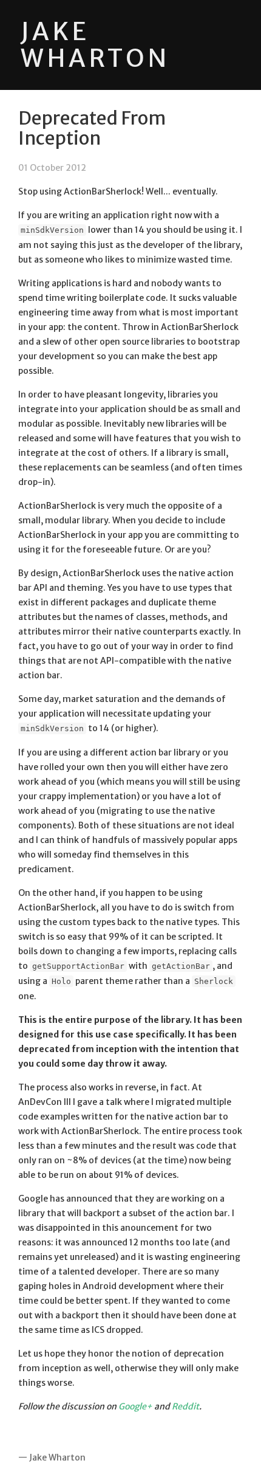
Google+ (135, 1406)
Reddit (185, 1406)
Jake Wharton (95, 45)
